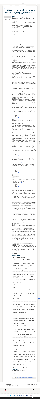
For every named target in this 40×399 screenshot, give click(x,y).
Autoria (16, 14)
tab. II (22, 182)
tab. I (34, 151)
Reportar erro (39, 142)
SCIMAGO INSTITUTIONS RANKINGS (21, 14)
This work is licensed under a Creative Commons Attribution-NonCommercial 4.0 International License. (25, 377)
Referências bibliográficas (7, 19)
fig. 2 (21, 162)
